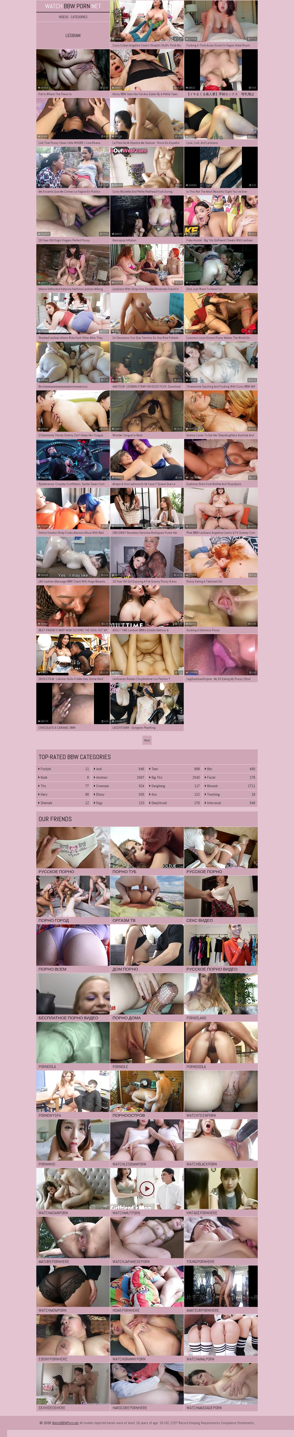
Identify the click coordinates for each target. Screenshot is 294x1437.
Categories (79, 17)
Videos (63, 17)
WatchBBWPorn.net (65, 1422)
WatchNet (73, 6)
